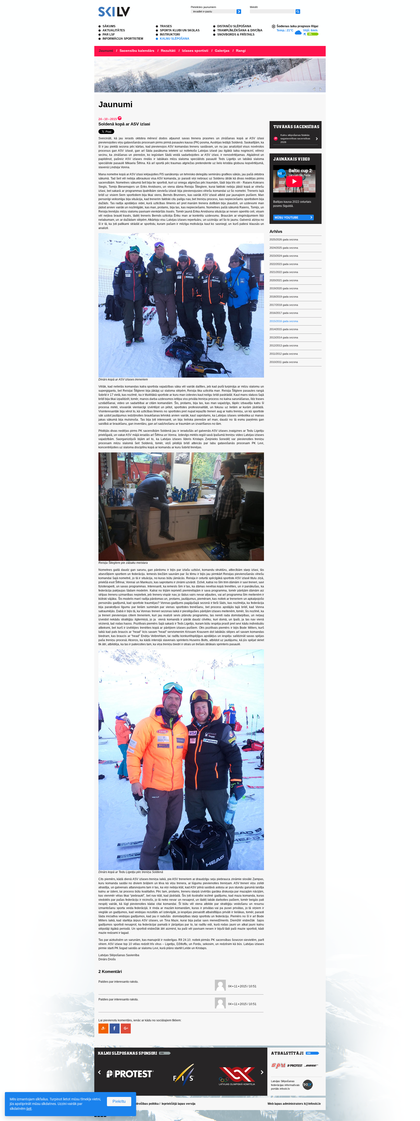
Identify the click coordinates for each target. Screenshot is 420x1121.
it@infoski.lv (312, 1103)
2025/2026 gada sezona (284, 239)
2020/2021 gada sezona (284, 280)
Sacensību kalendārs (137, 51)
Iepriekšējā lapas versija (178, 1103)
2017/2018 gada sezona (284, 304)
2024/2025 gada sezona (284, 247)
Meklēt (254, 7)
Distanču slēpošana (234, 26)
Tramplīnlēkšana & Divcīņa (239, 30)
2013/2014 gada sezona (284, 337)
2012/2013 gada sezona (284, 345)
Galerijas (222, 51)
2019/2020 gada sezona (284, 288)
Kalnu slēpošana (174, 38)
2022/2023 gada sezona (284, 264)
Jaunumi (106, 51)
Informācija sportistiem (123, 38)
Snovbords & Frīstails (235, 34)
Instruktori (170, 34)
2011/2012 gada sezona (284, 353)
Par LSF (109, 34)
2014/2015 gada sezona (284, 329)
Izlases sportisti (195, 51)
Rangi (241, 51)
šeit (29, 1109)
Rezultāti (168, 51)
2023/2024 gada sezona (284, 255)
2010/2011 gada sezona (284, 362)
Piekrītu (119, 1101)
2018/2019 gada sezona (284, 296)
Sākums (109, 26)
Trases (166, 26)
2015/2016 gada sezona (284, 321)
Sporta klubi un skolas (180, 30)
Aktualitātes (114, 30)
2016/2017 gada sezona (284, 312)
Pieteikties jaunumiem (203, 7)
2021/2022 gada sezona (284, 272)
